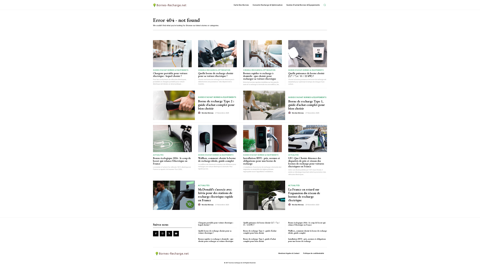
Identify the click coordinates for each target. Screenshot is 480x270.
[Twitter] (169, 233)
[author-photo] (199, 112)
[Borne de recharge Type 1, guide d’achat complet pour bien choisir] (264, 105)
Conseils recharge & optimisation (214, 70)
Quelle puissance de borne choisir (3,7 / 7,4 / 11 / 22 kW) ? (306, 75)
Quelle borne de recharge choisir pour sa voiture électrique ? (215, 75)
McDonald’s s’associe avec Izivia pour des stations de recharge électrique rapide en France (215, 194)
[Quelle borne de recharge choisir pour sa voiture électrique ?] (217, 53)
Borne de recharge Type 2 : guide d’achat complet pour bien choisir (216, 104)
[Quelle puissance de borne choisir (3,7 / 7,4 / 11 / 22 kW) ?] (307, 53)
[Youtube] (176, 233)
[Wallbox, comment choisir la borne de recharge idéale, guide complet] (217, 138)
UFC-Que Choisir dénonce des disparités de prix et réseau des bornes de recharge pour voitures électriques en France (306, 162)
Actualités (158, 155)
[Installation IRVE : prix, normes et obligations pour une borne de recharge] (262, 138)
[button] (324, 5)
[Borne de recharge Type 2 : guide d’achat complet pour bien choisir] (174, 105)
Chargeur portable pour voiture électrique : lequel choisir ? (170, 75)
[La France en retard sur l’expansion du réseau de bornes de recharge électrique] (264, 195)
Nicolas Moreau (207, 113)
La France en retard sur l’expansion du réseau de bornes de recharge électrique (304, 194)
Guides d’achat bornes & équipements (170, 70)
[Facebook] (155, 233)
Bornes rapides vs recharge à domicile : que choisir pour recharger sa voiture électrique (259, 76)
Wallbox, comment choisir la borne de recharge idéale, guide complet (217, 159)
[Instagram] (162, 233)
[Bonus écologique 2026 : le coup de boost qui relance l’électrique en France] (172, 138)
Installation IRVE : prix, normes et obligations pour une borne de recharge (261, 160)
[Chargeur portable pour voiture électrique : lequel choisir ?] (172, 53)
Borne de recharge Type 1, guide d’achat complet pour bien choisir (306, 104)
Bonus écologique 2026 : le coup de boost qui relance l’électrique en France (172, 160)
